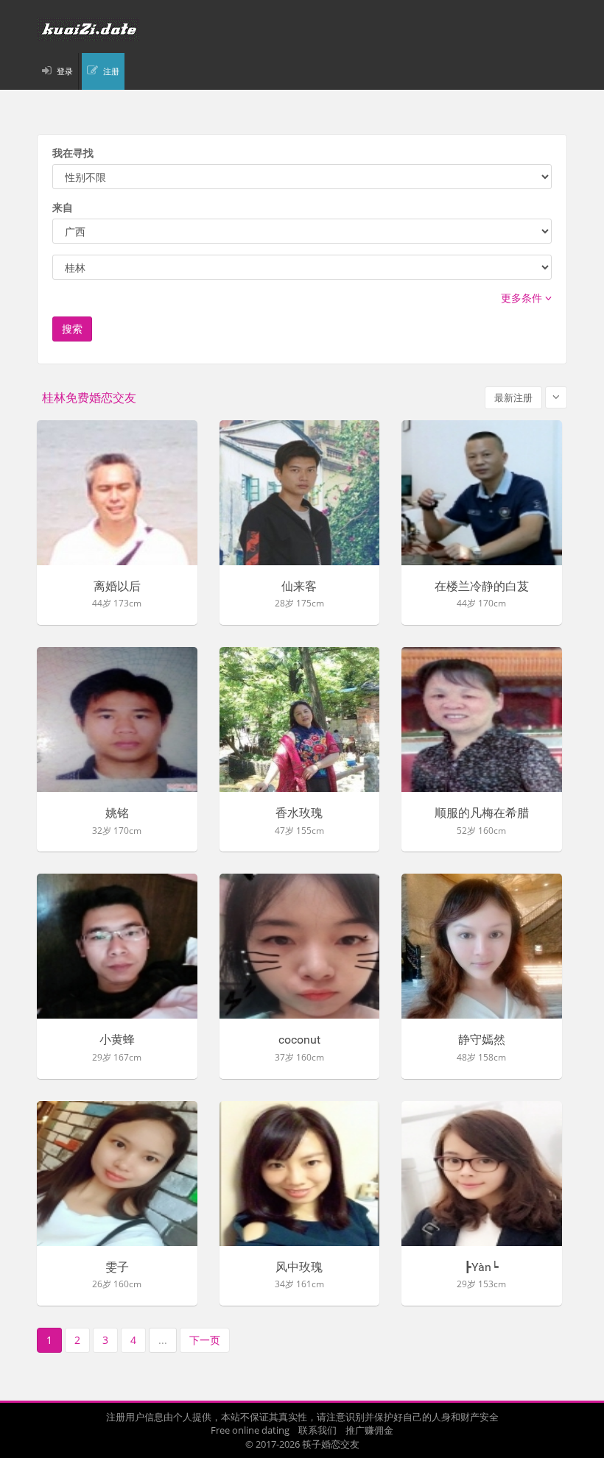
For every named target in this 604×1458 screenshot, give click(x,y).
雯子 (117, 1267)
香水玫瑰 (299, 813)
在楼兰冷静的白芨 (482, 586)
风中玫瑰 (299, 1267)
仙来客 (299, 586)
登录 (65, 71)
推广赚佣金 (369, 1430)
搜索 (72, 329)
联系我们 (317, 1430)
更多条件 (523, 298)
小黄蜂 (117, 1040)
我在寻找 (73, 153)
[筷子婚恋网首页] (302, 29)
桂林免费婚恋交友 (89, 398)
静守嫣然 (481, 1040)
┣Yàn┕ (481, 1267)
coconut (299, 1040)
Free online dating (250, 1430)
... (162, 1340)
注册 (111, 71)
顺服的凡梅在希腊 (482, 813)
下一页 (204, 1340)
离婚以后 (117, 586)
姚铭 (117, 813)
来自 (62, 207)
